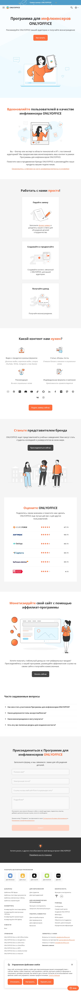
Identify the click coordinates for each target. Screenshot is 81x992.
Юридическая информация (64, 925)
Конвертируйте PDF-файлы (13, 919)
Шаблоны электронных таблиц (14, 898)
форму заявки (44, 225)
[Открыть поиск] (71, 7)
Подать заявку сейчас (40, 407)
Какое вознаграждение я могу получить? (25, 719)
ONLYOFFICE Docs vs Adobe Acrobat (15, 951)
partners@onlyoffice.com (67, 940)
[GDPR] (61, 896)
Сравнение (8, 934)
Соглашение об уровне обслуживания (55, 818)
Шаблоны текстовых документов (15, 895)
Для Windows (10, 880)
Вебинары (58, 914)
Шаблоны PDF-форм (11, 892)
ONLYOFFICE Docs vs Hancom (13, 953)
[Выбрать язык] (76, 7)
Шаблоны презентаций (12, 901)
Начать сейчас (40, 674)
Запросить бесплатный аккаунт (40, 909)
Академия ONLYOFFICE (62, 912)
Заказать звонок (48, 945)
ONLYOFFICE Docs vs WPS (12, 948)
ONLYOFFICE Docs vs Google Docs (15, 940)
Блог (5, 928)
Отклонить (15, 982)
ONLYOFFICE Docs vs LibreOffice (14, 945)
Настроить (30, 982)
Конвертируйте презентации (13, 917)
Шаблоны (8, 889)
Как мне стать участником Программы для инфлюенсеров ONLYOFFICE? (39, 707)
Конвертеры (9, 906)
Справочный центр (61, 909)
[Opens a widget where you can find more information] (73, 988)
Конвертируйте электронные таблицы (13, 913)
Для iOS (58, 880)
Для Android (47, 880)
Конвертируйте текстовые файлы (15, 909)
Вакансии (33, 926)
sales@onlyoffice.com (63, 937)
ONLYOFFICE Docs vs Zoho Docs (14, 943)
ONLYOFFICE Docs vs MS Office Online (16, 937)
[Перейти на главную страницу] (13, 7)
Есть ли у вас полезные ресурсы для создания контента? (32, 725)
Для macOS (34, 880)
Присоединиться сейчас (40, 448)
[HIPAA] (56, 896)
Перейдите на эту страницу (40, 855)
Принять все (45, 982)
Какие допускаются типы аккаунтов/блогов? (27, 713)
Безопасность (60, 889)
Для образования (37, 889)
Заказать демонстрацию (63, 923)
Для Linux (23, 880)
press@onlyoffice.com (62, 943)
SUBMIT (40, 828)
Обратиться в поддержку (63, 920)
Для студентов (34, 892)
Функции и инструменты (38, 906)
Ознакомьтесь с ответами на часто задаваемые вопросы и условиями (40, 169)
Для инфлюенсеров (36, 923)
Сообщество (59, 906)
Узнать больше (54, 975)
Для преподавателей (36, 895)
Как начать (40, 38)
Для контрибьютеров (37, 917)
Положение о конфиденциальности (23, 820)
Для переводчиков (36, 920)
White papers (59, 917)
